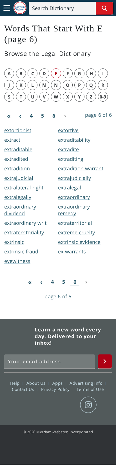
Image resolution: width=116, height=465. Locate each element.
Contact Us (23, 389)
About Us (36, 383)
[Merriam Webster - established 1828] (20, 8)
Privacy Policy (56, 389)
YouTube (68, 405)
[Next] (65, 116)
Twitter (47, 405)
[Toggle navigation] (7, 8)
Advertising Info (87, 383)
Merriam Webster (19, 336)
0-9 (103, 97)
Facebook (27, 405)
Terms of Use (90, 389)
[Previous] (19, 116)
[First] (8, 116)
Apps (58, 383)
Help (15, 383)
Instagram (88, 405)
